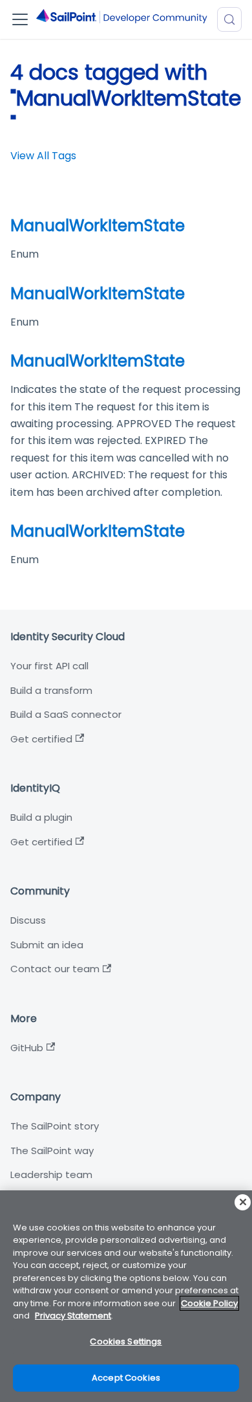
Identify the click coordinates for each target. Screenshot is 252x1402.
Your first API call (49, 666)
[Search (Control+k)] (229, 19)
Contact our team (55, 968)
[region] (126, 1296)
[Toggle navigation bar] (20, 19)
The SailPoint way (52, 1150)
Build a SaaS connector (65, 714)
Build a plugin (41, 817)
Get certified (41, 739)
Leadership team (51, 1174)
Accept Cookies (126, 1378)
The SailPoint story (54, 1126)
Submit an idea (46, 944)
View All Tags (43, 155)
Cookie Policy (209, 1303)
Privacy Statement (73, 1315)
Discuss (28, 920)
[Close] (243, 1202)
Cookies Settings (126, 1341)
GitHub (26, 1047)
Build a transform (51, 690)
